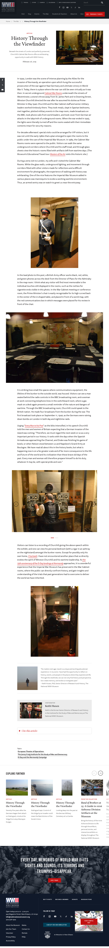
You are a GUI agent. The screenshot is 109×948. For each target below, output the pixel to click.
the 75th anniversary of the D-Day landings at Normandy (51, 561)
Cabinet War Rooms (53, 93)
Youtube (67, 7)
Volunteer (9, 933)
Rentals (24, 933)
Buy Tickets (47, 899)
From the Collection (89, 799)
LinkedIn (79, 7)
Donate (75, 899)
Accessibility (10, 940)
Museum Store (86, 899)
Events (36, 14)
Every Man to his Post (34, 425)
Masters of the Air (57, 154)
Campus (42, 2)
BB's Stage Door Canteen (67, 2)
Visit (23, 14)
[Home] (8, 7)
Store (34, 2)
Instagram (63, 7)
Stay (29, 14)
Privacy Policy (11, 937)
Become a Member (61, 899)
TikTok (75, 7)
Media (24, 925)
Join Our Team (11, 929)
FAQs (24, 937)
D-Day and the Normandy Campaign (32, 757)
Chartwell (32, 556)
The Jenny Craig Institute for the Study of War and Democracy (42, 754)
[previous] (16, 504)
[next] (93, 504)
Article (29, 33)
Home (8, 21)
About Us (73, 14)
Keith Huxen (52, 705)
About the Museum (13, 925)
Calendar (52, 2)
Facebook (59, 7)
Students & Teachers (59, 14)
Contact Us (26, 929)
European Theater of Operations (31, 751)
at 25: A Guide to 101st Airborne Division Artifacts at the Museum (91, 809)
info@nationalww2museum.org (18, 917)
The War (46, 14)
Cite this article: (30, 730)
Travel (26, 2)
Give (82, 14)
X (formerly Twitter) (71, 7)
